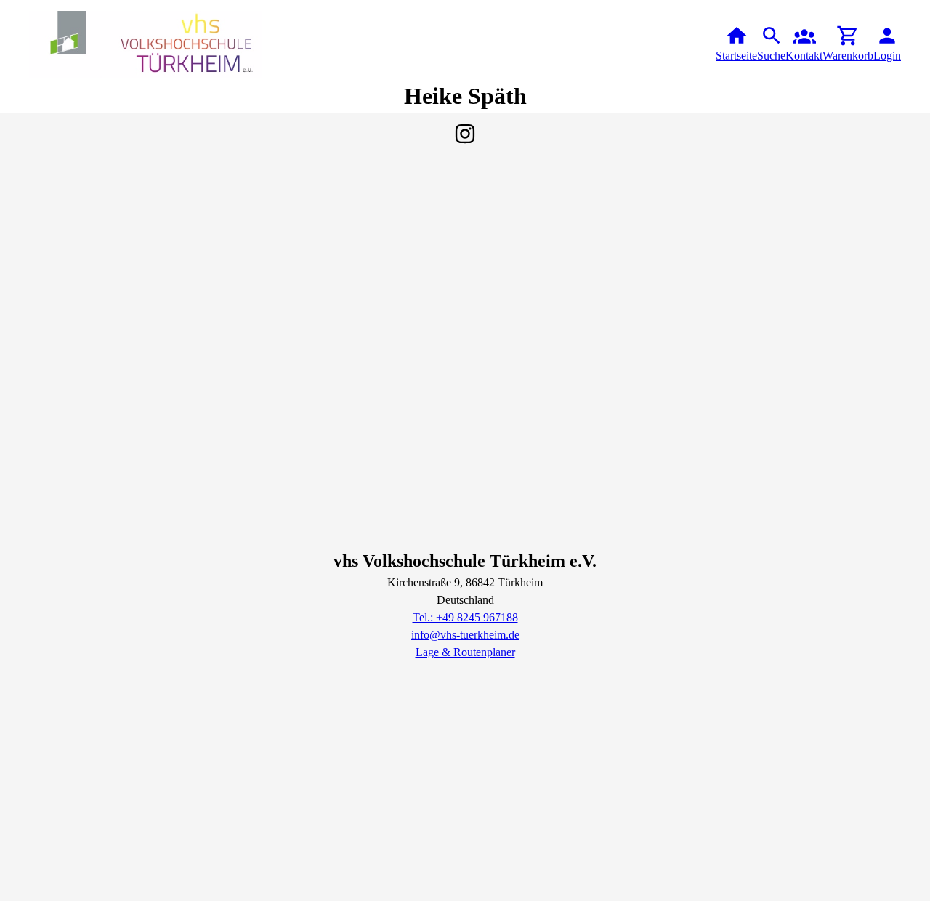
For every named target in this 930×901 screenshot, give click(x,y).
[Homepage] (145, 44)
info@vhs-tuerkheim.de (465, 635)
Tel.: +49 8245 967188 (465, 617)
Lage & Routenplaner (465, 652)
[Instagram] (465, 133)
